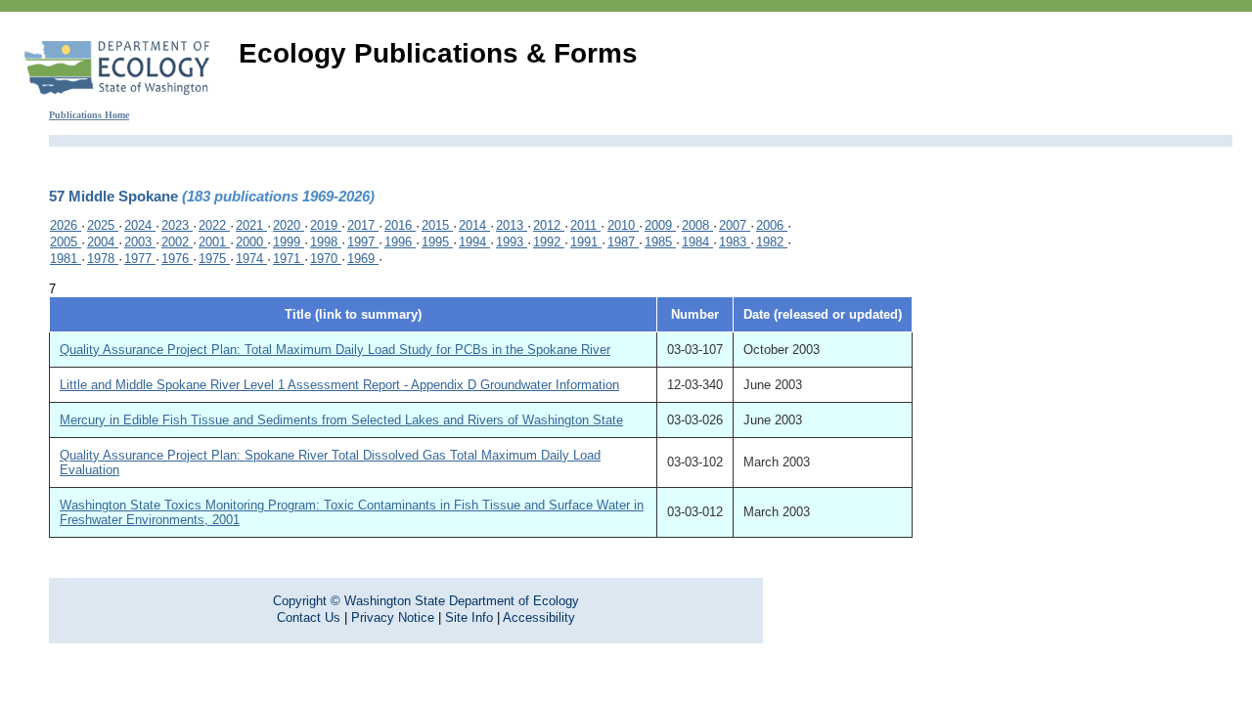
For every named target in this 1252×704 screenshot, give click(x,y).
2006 (771, 225)
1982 (771, 242)
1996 (400, 242)
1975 (214, 258)
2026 (65, 225)
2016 (400, 225)
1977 (140, 258)
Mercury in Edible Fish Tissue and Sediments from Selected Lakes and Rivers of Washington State (341, 420)
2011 (585, 225)
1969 (363, 258)
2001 (214, 242)
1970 (325, 258)
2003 (140, 242)
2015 (437, 225)
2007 (734, 225)
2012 (548, 225)
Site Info (469, 617)
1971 (288, 258)
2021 (251, 225)
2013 (511, 225)
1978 (102, 258)
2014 (474, 225)
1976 (177, 258)
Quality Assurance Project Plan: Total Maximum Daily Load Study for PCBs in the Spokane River (335, 349)
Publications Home (89, 115)
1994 (474, 242)
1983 (734, 242)
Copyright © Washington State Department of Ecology (426, 601)
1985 (660, 242)
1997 (363, 242)
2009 (660, 225)
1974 (251, 258)
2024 (140, 225)
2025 (102, 225)
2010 (623, 225)
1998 (325, 242)
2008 (697, 225)
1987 (623, 242)
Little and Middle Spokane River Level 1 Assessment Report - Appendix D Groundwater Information (339, 384)
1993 (511, 242)
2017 (363, 225)
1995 (437, 242)
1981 (65, 258)
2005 (65, 242)
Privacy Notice (392, 617)
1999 (288, 242)
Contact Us (308, 617)
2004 (102, 242)
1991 (586, 242)
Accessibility (539, 617)
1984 (697, 242)
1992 (548, 242)
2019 (325, 225)
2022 (214, 225)
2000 (251, 242)
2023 (177, 225)
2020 (288, 225)
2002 (177, 242)
